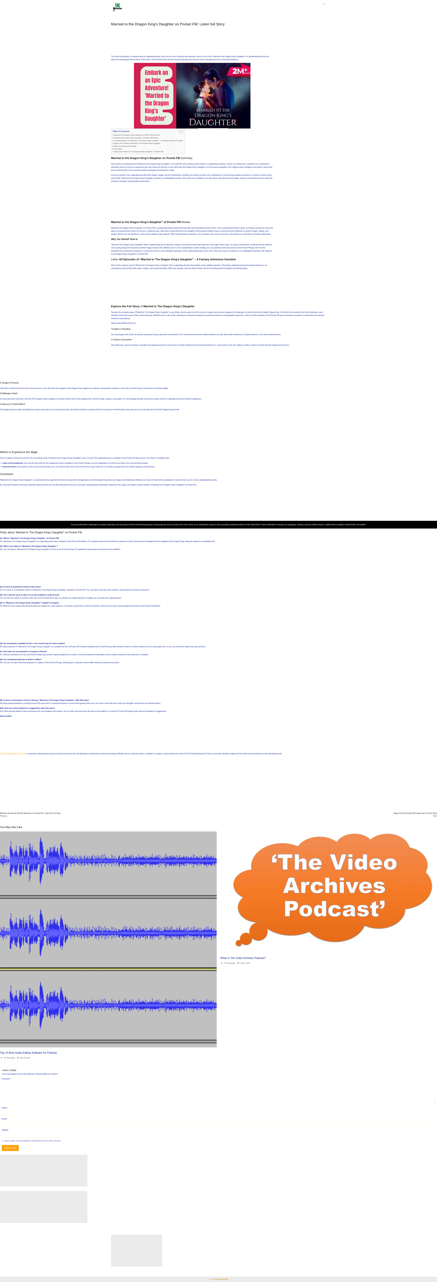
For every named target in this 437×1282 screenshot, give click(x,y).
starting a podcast (304, 525)
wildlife (363, 525)
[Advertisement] (192, 42)
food (218, 525)
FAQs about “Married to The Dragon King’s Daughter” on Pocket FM (138, 151)
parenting (225, 525)
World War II (256, 525)
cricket (176, 525)
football (341, 525)
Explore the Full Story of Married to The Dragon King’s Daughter (137, 143)
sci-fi (196, 525)
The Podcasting (9, 1058)
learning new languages (286, 525)
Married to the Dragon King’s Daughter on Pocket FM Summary (137, 135)
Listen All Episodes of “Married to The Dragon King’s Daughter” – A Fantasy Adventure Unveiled (148, 140)
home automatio (268, 525)
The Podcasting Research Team (13, 754)
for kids (247, 525)
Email (5, 1119)
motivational (203, 525)
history (314, 525)
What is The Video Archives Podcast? (243, 958)
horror (190, 525)
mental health (349, 525)
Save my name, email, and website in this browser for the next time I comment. (32, 1141)
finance (321, 525)
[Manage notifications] (5, 1277)
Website (5, 1130)
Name (5, 1108)
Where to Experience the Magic (125, 146)
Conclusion (118, 149)
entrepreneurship (236, 525)
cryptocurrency (331, 525)
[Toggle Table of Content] (180, 132)
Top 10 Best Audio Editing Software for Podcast (28, 1052)
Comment (6, 1079)
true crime (183, 525)
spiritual (212, 525)
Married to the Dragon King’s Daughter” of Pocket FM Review (136, 138)
